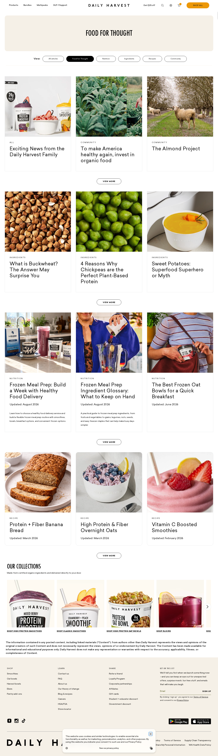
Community (176, 59)
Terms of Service (172, 740)
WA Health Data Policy (200, 745)
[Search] (162, 5)
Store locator (64, 709)
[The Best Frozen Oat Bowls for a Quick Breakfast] (180, 372)
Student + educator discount (123, 699)
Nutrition (106, 59)
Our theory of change (68, 689)
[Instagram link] (16, 721)
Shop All (198, 5)
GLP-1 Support (60, 5)
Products (13, 5)
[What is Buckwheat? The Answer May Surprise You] (38, 241)
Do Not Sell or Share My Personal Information (163, 745)
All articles (53, 59)
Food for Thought (80, 59)
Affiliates (113, 689)
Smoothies (12, 674)
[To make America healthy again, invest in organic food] (109, 123)
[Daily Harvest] (109, 5)
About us (62, 684)
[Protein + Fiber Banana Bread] (38, 498)
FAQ (60, 679)
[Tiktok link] (23, 721)
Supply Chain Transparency (197, 740)
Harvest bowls (14, 684)
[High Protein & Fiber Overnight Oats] (109, 498)
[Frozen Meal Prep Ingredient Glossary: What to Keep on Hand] (109, 372)
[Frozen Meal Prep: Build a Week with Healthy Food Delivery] (38, 372)
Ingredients (129, 59)
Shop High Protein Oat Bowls (124, 631)
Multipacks (42, 5)
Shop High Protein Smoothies (24, 631)
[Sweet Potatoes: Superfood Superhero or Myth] (180, 241)
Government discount (120, 704)
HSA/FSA (62, 704)
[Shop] (30, 605)
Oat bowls (12, 679)
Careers (62, 699)
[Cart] (179, 5)
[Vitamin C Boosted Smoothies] (180, 498)
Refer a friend (115, 674)
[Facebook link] (9, 721)
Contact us (63, 674)
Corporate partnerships (120, 684)
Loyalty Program (117, 679)
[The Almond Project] (180, 123)
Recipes (152, 59)
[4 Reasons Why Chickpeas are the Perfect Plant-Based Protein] (109, 241)
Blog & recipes (65, 694)
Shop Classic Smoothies (71, 631)
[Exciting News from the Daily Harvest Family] (38, 123)
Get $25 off (149, 5)
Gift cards (114, 694)
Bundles (27, 5)
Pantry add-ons (14, 694)
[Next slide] (207, 606)
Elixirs (9, 689)
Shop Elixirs (163, 631)
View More (109, 181)
